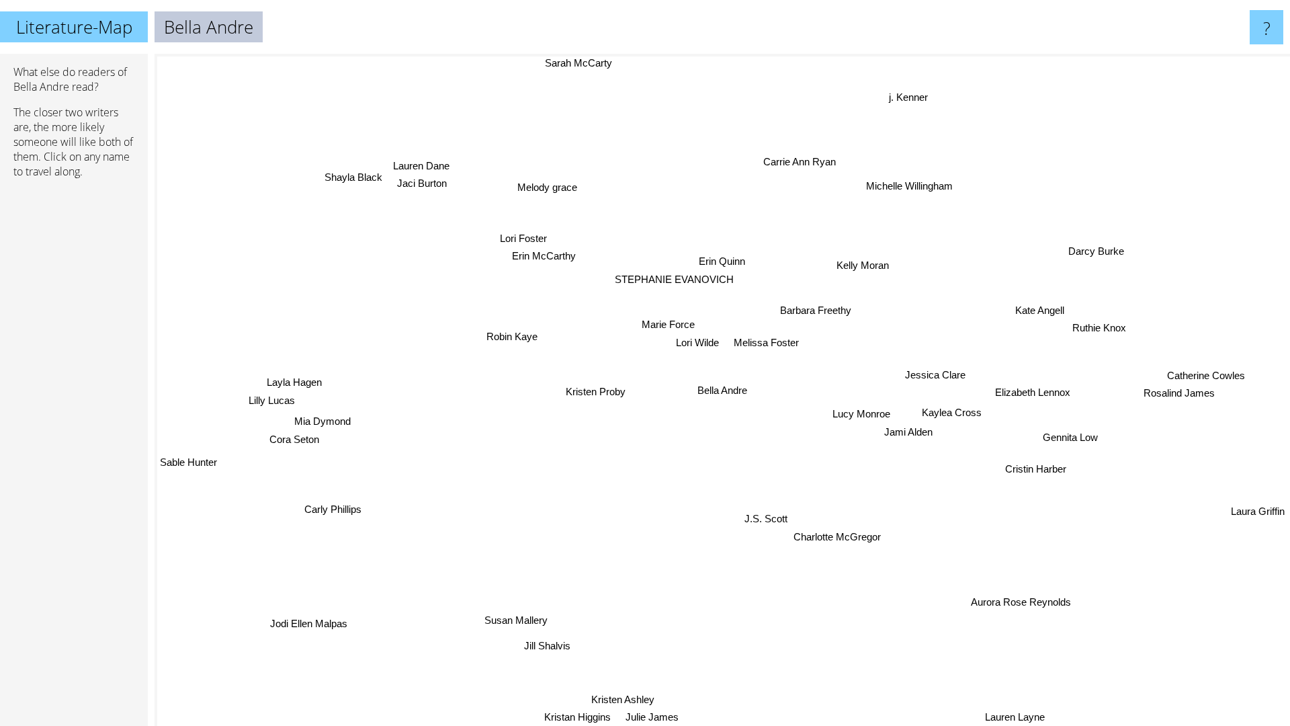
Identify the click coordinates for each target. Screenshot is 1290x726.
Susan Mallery (514, 620)
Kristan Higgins (577, 717)
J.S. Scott (768, 517)
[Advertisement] (74, 394)
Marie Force (668, 323)
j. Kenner (905, 96)
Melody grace (555, 185)
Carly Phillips (332, 508)
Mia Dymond (323, 420)
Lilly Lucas (272, 399)
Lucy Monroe (857, 418)
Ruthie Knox (1099, 328)
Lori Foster (516, 241)
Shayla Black (351, 178)
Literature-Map (74, 27)
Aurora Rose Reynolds (1019, 603)
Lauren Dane (418, 167)
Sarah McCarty (572, 63)
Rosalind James (1179, 395)
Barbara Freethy (815, 310)
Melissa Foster (767, 342)
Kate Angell (1040, 310)
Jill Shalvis (545, 645)
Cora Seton (295, 438)
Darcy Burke (1089, 245)
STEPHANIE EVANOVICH (674, 279)
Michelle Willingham (911, 186)
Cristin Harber (1037, 467)
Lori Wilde (698, 342)
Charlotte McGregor (842, 535)
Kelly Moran (869, 268)
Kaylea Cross (952, 411)
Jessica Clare (935, 374)
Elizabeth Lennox (1033, 391)
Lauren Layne (1014, 717)
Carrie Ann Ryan (800, 161)
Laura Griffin (1258, 512)
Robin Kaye (514, 337)
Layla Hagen (294, 381)
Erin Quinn (728, 261)
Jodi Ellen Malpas (308, 623)
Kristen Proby (596, 391)
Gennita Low (1070, 437)
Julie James (651, 717)
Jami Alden (908, 436)
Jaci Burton (418, 185)
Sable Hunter (188, 462)
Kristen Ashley (622, 699)
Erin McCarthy (540, 259)
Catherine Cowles (1207, 377)
